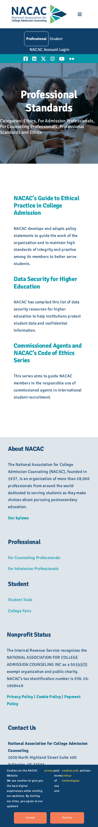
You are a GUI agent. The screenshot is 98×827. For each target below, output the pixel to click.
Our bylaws (18, 517)
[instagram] (52, 58)
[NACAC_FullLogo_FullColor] (39, 6)
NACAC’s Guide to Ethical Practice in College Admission (46, 205)
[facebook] (25, 58)
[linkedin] (34, 58)
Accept (30, 817)
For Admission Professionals (65, 121)
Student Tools (20, 599)
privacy (49, 770)
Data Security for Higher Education (45, 282)
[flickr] (71, 58)
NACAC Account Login (49, 49)
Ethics (29, 121)
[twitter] (43, 58)
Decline (67, 817)
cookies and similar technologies (71, 776)
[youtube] (61, 58)
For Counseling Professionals (28, 126)
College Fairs (19, 610)
